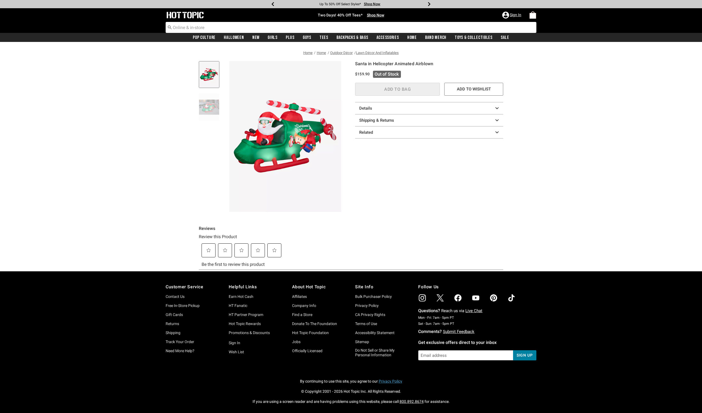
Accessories (388, 37)
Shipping (173, 333)
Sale (505, 37)
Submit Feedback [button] (458, 331)
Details (365, 108)
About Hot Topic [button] (309, 286)
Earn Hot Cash (241, 296)
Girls (273, 37)
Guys (307, 37)
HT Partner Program (246, 314)
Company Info (304, 305)
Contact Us (175, 296)
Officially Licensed (307, 351)
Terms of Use (366, 323)
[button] (512, 15)
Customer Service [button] (184, 286)
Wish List (236, 352)
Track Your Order (180, 342)
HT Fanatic (238, 305)
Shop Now (372, 4)
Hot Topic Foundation (310, 333)
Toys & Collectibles (473, 37)
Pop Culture (204, 37)
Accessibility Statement (375, 333)
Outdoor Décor (341, 53)
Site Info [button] (364, 286)
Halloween (234, 37)
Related (366, 132)
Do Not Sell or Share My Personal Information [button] (375, 352)
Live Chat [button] (473, 310)
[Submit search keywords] (170, 27)
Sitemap (362, 342)
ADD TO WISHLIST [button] (474, 89)
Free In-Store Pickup (183, 305)
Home (412, 37)
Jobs (296, 342)
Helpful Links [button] (243, 286)
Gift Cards (174, 314)
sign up (525, 355)
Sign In (234, 343)
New (255, 37)
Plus (290, 37)
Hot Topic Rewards (245, 323)
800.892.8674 (412, 401)
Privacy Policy (367, 305)
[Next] (429, 4)
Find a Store (302, 314)
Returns (172, 323)
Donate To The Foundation (314, 323)
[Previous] (273, 4)
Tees (323, 37)
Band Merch (435, 37)
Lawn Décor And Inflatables (377, 53)
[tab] (211, 77)
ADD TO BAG (397, 89)
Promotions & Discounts (249, 333)
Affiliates (299, 296)
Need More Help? (180, 351)
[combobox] (351, 27)
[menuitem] (532, 15)
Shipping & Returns (376, 120)
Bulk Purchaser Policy (373, 296)
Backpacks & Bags (352, 37)
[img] (422, 298)
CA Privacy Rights (370, 314)
